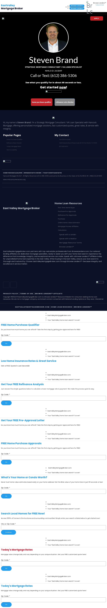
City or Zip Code (8, 524)
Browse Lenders (77, 6)
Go (6, 343)
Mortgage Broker (12, 7)
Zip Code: (5, 335)
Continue (8, 532)
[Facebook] (6, 285)
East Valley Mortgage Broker (21, 208)
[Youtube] (13, 285)
